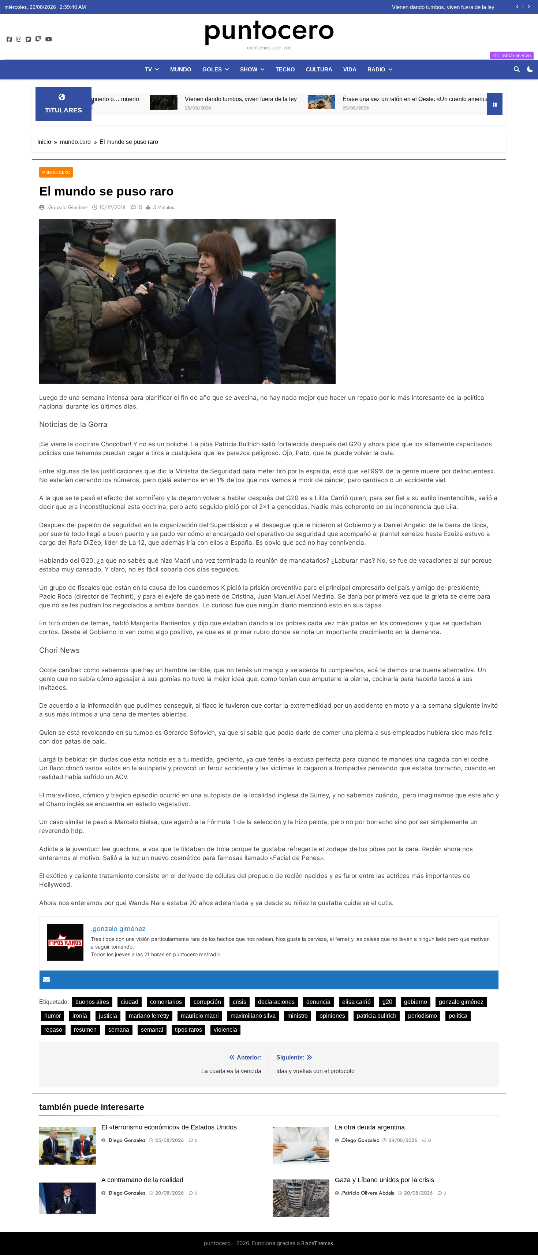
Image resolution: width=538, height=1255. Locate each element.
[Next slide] (529, 7)
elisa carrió (356, 1002)
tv (148, 69)
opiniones (332, 1016)
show (248, 69)
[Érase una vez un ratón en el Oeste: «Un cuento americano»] (279, 102)
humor (52, 1016)
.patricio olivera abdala (368, 1192)
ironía (79, 1016)
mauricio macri (200, 1016)
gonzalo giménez (461, 1002)
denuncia (318, 1002)
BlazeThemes (317, 1243)
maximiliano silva (253, 1016)
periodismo (422, 1016)
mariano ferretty (149, 1016)
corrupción (207, 1002)
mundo (180, 69)
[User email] (46, 980)
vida (349, 69)
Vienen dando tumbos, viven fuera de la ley (443, 7)
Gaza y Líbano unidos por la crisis (384, 1180)
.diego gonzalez (126, 1140)
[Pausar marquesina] (494, 104)
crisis (239, 1002)
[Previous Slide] (518, 7)
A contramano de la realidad (142, 1180)
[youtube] (48, 39)
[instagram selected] (18, 39)
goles (212, 69)
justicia (108, 1016)
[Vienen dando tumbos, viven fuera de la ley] (121, 102)
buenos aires (92, 1002)
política (458, 1016)
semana (118, 1030)
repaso (53, 1030)
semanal (152, 1030)
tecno (285, 69)
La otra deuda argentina (370, 1127)
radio (376, 69)
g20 (387, 1002)
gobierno (415, 1002)
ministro (297, 1016)
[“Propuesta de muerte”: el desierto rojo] (481, 100)
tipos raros (188, 1030)
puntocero (269, 28)
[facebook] (9, 39)
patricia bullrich (376, 1016)
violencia (225, 1030)
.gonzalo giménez (67, 207)
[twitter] (28, 39)
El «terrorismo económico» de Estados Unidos (169, 1127)
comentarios (166, 1002)
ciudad (129, 1002)
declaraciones (276, 1002)
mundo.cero (56, 172)
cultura (319, 69)
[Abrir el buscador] (517, 69)
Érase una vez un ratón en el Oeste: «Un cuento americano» (378, 99)
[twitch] (38, 39)
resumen (85, 1030)
